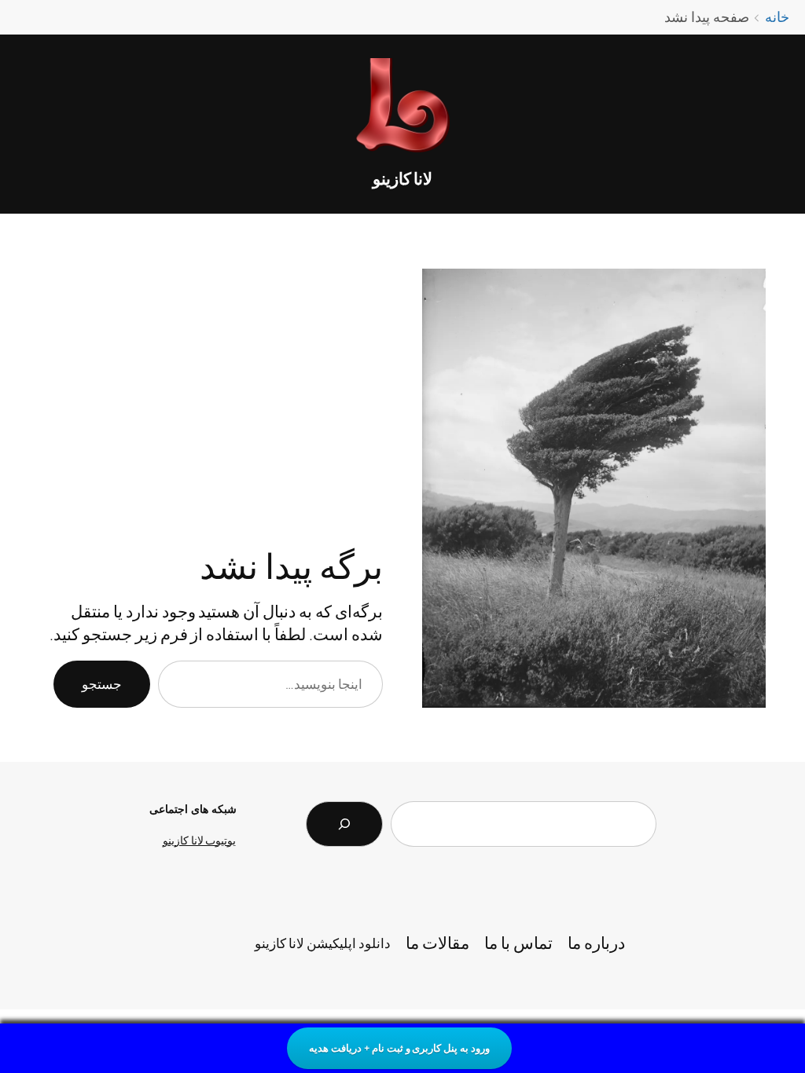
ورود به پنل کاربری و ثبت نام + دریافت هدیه (399, 1048)
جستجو (102, 683)
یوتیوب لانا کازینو (200, 840)
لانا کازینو (403, 178)
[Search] (344, 824)
